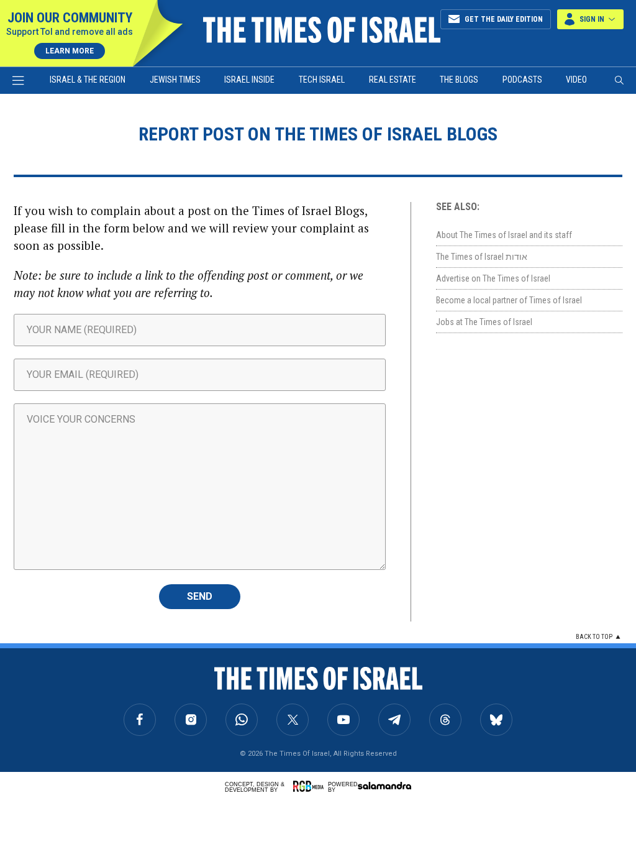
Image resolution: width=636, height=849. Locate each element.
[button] (590, 19)
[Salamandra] (384, 785)
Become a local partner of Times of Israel (509, 300)
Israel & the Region (87, 80)
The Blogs (459, 80)
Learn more (69, 51)
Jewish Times (175, 80)
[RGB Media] (310, 786)
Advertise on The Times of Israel (493, 278)
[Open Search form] (619, 80)
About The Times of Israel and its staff (504, 235)
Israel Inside (249, 80)
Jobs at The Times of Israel (484, 322)
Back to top (594, 636)
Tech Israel (322, 80)
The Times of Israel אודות (481, 257)
